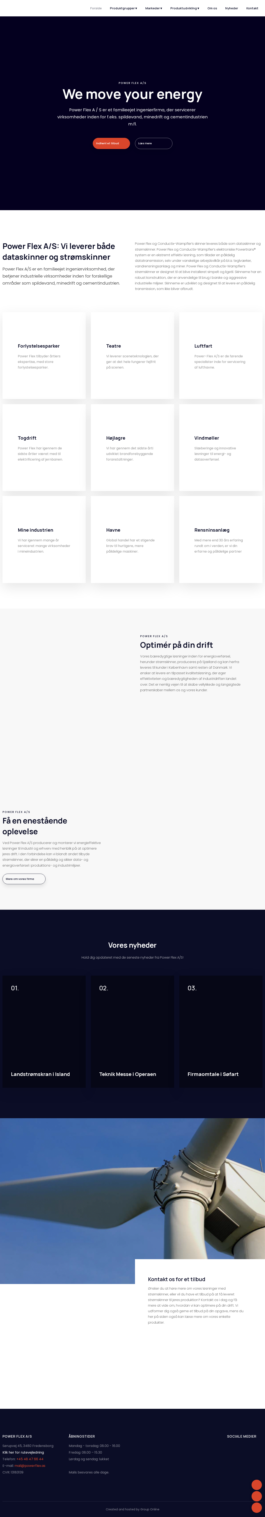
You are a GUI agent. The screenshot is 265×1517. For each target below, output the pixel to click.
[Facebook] (5, 191)
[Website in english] (257, 1485)
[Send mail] (257, 1507)
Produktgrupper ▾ (123, 8)
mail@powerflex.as (29, 1465)
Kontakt (252, 8)
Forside (96, 8)
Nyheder (231, 8)
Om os (212, 8)
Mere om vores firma (20, 879)
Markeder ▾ (153, 8)
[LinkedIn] (28, 191)
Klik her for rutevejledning (23, 1452)
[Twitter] (39, 191)
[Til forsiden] (21, 8)
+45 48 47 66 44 (29, 1459)
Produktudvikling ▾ (184, 8)
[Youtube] (17, 191)
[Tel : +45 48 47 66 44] (257, 1496)
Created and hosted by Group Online (132, 1509)
